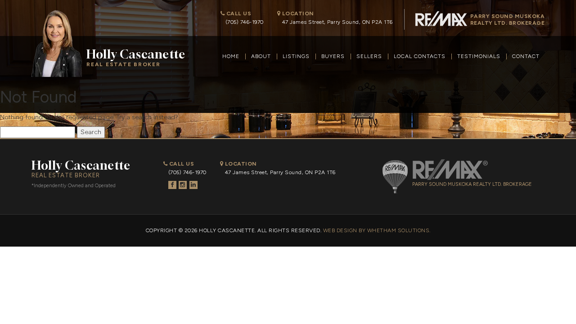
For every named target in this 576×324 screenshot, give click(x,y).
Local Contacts (420, 56)
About (261, 56)
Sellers (369, 56)
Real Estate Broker (135, 57)
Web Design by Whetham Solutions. (377, 230)
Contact (526, 56)
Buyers (333, 56)
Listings (296, 56)
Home (230, 56)
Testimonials (478, 56)
